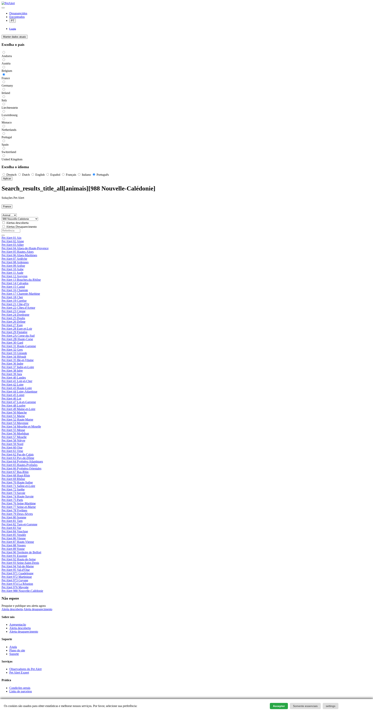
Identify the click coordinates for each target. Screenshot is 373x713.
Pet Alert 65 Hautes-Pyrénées (19, 465)
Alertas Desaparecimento (21, 226)
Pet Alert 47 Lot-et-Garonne (19, 402)
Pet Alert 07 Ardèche (14, 258)
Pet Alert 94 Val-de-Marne (18, 566)
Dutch (26, 174)
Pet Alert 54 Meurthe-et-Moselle (21, 426)
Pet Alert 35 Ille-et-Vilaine (18, 360)
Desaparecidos (18, 13)
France (7, 206)
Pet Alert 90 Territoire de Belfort (21, 552)
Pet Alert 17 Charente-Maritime (21, 293)
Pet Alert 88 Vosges (14, 545)
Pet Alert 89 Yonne (13, 548)
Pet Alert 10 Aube (13, 269)
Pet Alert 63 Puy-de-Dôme (18, 458)
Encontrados (17, 16)
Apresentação (17, 624)
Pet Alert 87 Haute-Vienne (18, 541)
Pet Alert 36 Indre (12, 363)
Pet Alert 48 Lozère (13, 405)
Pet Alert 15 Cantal (13, 286)
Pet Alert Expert (19, 672)
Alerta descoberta (12, 609)
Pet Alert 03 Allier (13, 244)
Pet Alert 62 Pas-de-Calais (18, 454)
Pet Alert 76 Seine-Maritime (19, 503)
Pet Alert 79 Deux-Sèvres (17, 514)
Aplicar (7, 178)
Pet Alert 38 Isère (12, 370)
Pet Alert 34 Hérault (14, 356)
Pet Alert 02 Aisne (13, 241)
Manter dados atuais (14, 36)
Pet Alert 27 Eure (12, 325)
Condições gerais (19, 688)
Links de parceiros (20, 691)
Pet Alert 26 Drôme (13, 321)
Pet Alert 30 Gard (12, 342)
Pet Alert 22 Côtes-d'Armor (18, 307)
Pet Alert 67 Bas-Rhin (15, 472)
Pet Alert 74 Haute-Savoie (18, 496)
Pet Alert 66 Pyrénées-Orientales (21, 468)
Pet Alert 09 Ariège (13, 265)
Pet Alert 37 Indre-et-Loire (18, 367)
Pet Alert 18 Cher (12, 297)
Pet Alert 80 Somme (14, 517)
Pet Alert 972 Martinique (17, 576)
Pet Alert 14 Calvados (15, 283)
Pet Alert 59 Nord (12, 444)
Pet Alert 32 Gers (12, 349)
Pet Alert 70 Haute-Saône (17, 482)
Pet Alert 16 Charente (15, 290)
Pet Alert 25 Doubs (13, 318)
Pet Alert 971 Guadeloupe (17, 573)
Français (71, 174)
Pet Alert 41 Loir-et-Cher (17, 381)
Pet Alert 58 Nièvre (13, 440)
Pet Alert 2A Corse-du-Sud (18, 335)
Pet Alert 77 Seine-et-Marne (19, 507)
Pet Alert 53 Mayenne (15, 423)
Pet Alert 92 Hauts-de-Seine (19, 559)
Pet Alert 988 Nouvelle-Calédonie (22, 590)
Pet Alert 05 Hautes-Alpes (18, 251)
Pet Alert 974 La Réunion (17, 583)
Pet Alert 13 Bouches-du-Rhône (21, 279)
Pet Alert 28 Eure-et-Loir (17, 328)
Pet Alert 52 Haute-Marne (17, 419)
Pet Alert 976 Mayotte (15, 587)
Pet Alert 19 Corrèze (14, 300)
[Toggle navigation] (3, 7)
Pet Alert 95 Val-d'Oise (16, 569)
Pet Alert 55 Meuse (13, 430)
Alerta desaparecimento (38, 609)
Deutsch (11, 174)
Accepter (279, 706)
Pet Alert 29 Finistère (14, 332)
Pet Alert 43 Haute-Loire (17, 388)
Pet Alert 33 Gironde (14, 353)
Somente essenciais (305, 706)
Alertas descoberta (17, 222)
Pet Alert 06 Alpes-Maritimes (19, 255)
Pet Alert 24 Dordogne (15, 314)
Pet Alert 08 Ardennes (15, 262)
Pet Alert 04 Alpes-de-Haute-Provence (25, 248)
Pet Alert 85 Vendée (14, 534)
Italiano (86, 174)
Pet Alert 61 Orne (12, 451)
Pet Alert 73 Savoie (13, 493)
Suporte (14, 654)
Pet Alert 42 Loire (13, 384)
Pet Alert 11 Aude (12, 272)
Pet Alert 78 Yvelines (14, 510)
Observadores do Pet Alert (25, 669)
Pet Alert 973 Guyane (15, 580)
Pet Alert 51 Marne (13, 416)
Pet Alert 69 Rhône (13, 479)
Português (102, 174)
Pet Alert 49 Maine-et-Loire (18, 409)
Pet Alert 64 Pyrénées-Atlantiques (22, 461)
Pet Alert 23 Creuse (13, 311)
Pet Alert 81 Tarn (12, 521)
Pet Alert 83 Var (11, 528)
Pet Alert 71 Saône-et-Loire (18, 486)
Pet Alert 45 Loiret (13, 395)
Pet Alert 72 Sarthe (13, 489)
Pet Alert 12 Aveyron (14, 276)
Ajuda (13, 647)
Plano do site (17, 650)
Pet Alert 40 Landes (14, 377)
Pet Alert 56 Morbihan (15, 433)
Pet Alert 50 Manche (14, 412)
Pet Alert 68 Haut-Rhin (16, 475)
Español (55, 174)
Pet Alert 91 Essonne (14, 555)
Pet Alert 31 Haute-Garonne (19, 346)
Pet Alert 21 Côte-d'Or (15, 304)
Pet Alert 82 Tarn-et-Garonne (19, 524)
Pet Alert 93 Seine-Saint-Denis (20, 562)
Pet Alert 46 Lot (11, 398)
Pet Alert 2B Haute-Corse (17, 339)
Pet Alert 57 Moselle (14, 437)
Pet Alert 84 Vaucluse (15, 531)
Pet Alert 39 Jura (12, 374)
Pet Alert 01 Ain (11, 237)
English (40, 174)
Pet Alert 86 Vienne (14, 538)
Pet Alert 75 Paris (12, 500)
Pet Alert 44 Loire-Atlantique (19, 391)
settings (330, 706)
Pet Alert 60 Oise (12, 447)
